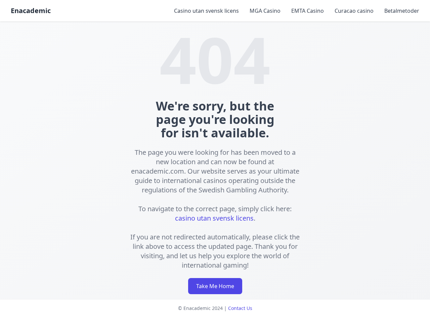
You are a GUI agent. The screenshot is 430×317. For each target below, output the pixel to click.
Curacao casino (354, 10)
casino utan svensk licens (214, 218)
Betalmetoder (401, 10)
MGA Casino (265, 10)
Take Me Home (215, 286)
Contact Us (240, 308)
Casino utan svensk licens (206, 10)
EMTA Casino (307, 10)
